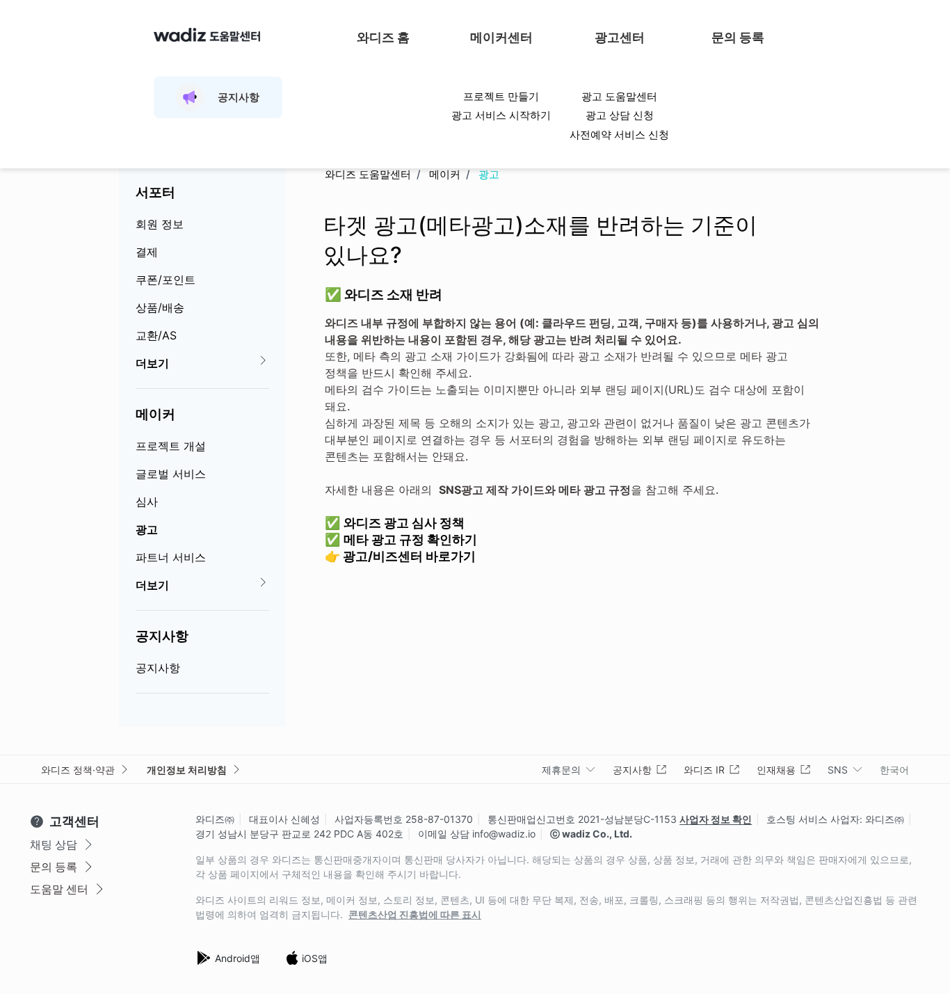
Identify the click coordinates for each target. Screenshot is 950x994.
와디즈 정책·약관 (78, 770)
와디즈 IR (704, 770)
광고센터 (620, 37)
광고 (147, 529)
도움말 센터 (59, 889)
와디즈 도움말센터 (368, 174)
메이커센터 (501, 37)
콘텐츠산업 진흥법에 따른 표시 (414, 914)
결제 (147, 252)
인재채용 (776, 770)
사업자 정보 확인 (715, 819)
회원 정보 (160, 224)
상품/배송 (160, 307)
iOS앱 (315, 958)
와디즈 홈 (383, 37)
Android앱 (237, 958)
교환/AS (156, 335)
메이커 (155, 414)
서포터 (155, 192)
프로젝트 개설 (171, 446)
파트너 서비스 (171, 557)
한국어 (894, 770)
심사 (147, 501)
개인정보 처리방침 (187, 770)
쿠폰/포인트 (165, 280)
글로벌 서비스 (171, 474)
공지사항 (162, 635)
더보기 (152, 363)
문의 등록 (737, 37)
